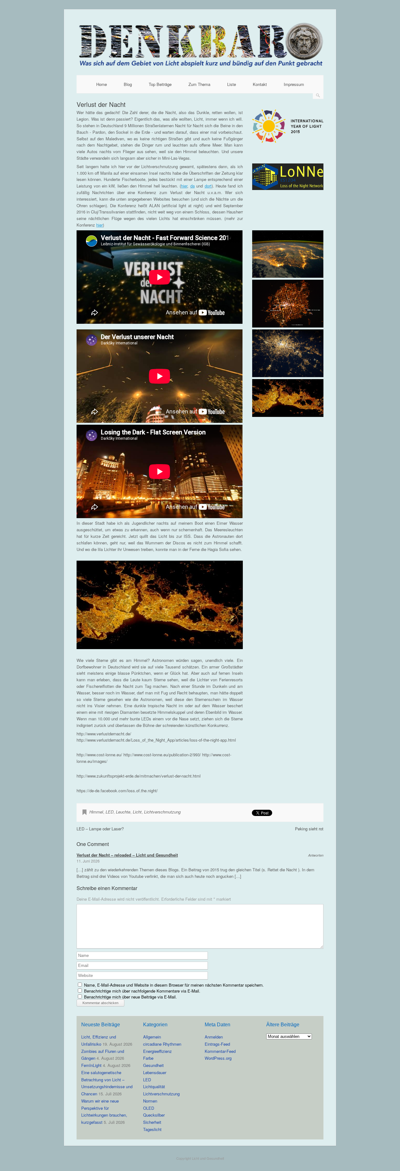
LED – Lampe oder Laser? (100, 829)
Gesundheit (153, 1065)
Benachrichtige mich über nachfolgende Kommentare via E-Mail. (142, 991)
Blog (128, 84)
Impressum (294, 84)
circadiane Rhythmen (162, 1044)
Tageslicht (152, 1129)
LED (109, 812)
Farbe (148, 1058)
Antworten (315, 855)
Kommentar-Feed (220, 1051)
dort (208, 186)
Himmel (96, 812)
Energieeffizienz (157, 1051)
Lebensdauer (154, 1072)
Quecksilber (154, 1115)
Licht (137, 812)
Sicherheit (152, 1122)
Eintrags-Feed (217, 1044)
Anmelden (214, 1037)
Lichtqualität (154, 1086)
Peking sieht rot (309, 829)
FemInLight (91, 1065)
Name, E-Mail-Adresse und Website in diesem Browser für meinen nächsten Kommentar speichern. (174, 985)
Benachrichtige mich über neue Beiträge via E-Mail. (130, 997)
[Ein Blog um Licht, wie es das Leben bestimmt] (200, 65)
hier (184, 186)
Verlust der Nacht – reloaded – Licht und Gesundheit (127, 855)
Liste (231, 84)
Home (101, 84)
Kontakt (260, 84)
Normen (150, 1101)
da (192, 186)
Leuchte (123, 812)
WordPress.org (218, 1058)
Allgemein (152, 1037)
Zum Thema (199, 84)
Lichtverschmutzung (162, 812)
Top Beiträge (160, 84)
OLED (148, 1108)
